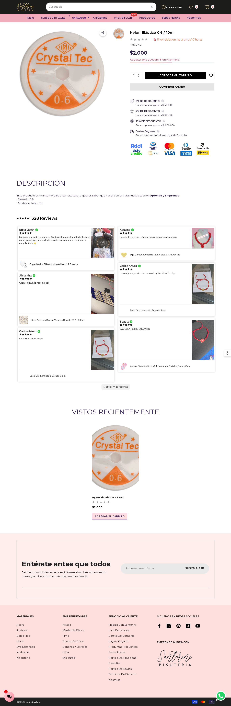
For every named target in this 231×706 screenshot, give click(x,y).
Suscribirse (194, 568)
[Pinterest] (178, 626)
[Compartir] (102, 32)
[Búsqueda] (101, 7)
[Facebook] (159, 626)
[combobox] (97, 7)
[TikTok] (188, 626)
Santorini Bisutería (31, 702)
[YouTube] (197, 626)
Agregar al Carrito (175, 75)
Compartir (102, 32)
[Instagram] (169, 626)
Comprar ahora (172, 86)
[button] (209, 7)
